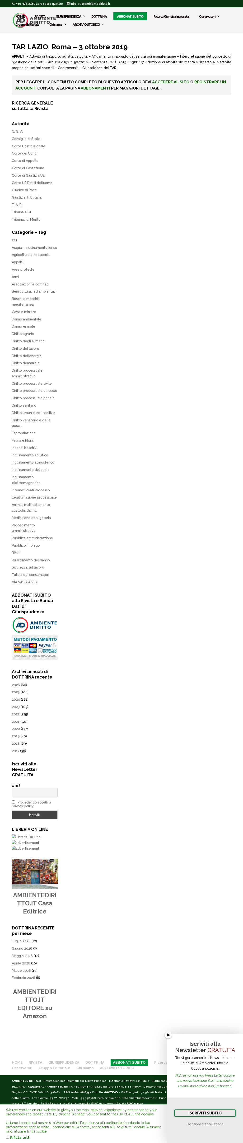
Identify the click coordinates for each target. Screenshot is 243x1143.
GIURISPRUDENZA (68, 16)
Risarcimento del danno (31, 560)
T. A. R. (17, 205)
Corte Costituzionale (28, 146)
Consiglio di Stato (26, 139)
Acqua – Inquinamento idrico (34, 248)
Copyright (34, 1086)
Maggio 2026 (22, 956)
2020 (16, 729)
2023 (16, 707)
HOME (19, 16)
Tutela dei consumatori (30, 575)
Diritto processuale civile (32, 383)
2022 (16, 714)
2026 (16, 685)
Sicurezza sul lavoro (28, 567)
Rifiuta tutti (20, 1137)
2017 (15, 751)
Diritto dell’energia (26, 356)
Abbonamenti (95, 88)
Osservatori (207, 16)
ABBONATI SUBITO (130, 16)
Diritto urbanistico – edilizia (33, 413)
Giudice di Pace (24, 190)
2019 (16, 736)
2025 (16, 692)
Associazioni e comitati (30, 284)
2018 (16, 743)
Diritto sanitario (24, 405)
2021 (15, 722)
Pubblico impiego (26, 545)
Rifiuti (16, 553)
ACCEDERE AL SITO (170, 82)
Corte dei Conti (24, 153)
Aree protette (23, 269)
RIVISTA (40, 16)
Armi (15, 277)
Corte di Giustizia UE (28, 175)
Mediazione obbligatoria (31, 518)
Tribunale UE (22, 212)
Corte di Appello (25, 161)
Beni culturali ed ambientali (34, 291)
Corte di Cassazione (28, 168)
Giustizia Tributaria (27, 197)
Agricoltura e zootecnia (31, 255)
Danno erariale (23, 326)
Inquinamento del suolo (31, 470)
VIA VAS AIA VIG (24, 582)
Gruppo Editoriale (27, 24)
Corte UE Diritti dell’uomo (32, 183)
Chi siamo (55, 24)
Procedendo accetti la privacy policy (31, 804)
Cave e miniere (24, 312)
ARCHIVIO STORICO (86, 24)
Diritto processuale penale (33, 398)
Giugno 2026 (22, 948)
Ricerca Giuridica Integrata (171, 16)
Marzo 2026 (21, 971)
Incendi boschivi (24, 448)
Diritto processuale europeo (34, 391)
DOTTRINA (99, 16)
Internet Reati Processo (31, 490)
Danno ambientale (26, 319)
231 (14, 240)
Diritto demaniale (26, 363)
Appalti (17, 262)
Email (16, 785)
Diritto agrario (23, 334)
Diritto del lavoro (25, 348)
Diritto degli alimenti (28, 341)
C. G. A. (17, 131)
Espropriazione (24, 433)
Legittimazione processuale (34, 497)
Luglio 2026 (21, 941)
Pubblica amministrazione (32, 538)
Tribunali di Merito (26, 219)
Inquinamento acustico (30, 455)
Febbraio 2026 (23, 978)
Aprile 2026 (21, 963)
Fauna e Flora (22, 440)
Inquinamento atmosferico (33, 462)
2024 (16, 699)
